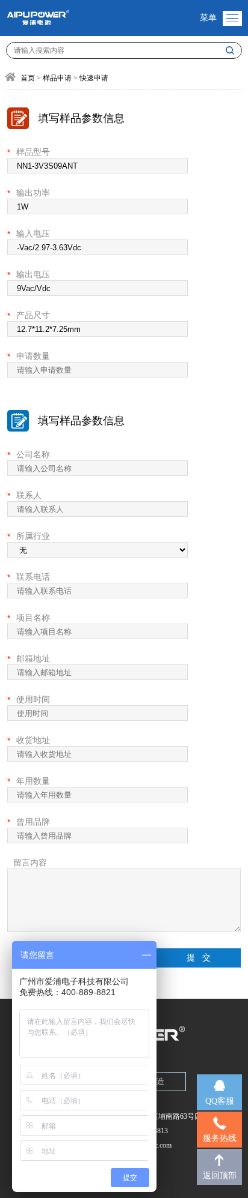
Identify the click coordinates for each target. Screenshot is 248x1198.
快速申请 (93, 78)
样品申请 (57, 78)
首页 (27, 78)
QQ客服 (219, 1101)
